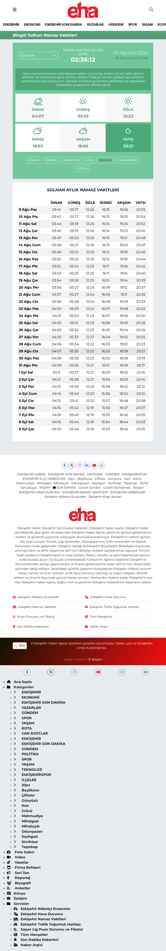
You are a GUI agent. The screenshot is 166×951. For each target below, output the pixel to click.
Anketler (22, 888)
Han (127, 479)
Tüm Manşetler (100, 616)
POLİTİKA (30, 754)
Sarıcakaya (28, 487)
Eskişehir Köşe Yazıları (105, 497)
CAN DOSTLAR (34, 733)
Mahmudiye (25, 483)
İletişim (138, 487)
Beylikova (85, 479)
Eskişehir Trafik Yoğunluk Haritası (114, 607)
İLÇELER (28, 780)
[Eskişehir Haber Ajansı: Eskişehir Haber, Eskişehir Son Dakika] (83, 9)
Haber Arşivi (99, 626)
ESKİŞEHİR (11, 24)
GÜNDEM (115, 24)
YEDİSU (82, 169)
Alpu (71, 479)
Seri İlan (21, 873)
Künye (20, 893)
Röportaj (22, 878)
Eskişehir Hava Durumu (108, 597)
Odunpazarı (80, 483)
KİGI (89, 160)
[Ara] (151, 10)
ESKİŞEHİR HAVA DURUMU (39, 492)
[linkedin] (145, 672)
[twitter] (50, 672)
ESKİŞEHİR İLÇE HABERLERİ (44, 479)
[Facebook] (64, 465)
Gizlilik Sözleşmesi (117, 487)
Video (19, 857)
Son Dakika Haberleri (33, 626)
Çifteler (100, 479)
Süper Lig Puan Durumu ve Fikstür (52, 929)
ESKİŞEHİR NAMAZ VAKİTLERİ (85, 492)
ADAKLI (33, 160)
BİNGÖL (52, 160)
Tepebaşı (130, 483)
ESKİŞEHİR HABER (31, 474)
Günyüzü (114, 479)
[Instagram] (79, 465)
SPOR (132, 24)
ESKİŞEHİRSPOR (134, 474)
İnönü (137, 479)
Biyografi (22, 883)
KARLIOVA (72, 160)
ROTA (144, 483)
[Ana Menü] (15, 10)
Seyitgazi (98, 483)
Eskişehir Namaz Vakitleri (37, 607)
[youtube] (98, 672)
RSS (21, 645)
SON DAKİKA (66, 487)
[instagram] (74, 672)
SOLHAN (105, 160)
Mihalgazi (44, 483)
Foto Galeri (24, 852)
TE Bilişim (94, 659)
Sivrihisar (114, 483)
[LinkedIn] (86, 465)
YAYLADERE (127, 160)
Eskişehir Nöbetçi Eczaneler (65, 497)
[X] (71, 465)
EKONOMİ (32, 24)
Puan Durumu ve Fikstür (36, 616)
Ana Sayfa (23, 682)
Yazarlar (21, 862)
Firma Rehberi (27, 867)
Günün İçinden (90, 487)
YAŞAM (147, 24)
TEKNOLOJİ (31, 770)
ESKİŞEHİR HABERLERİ (127, 492)
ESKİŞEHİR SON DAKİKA (63, 24)
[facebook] (27, 672)
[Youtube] (94, 465)
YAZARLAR (95, 24)
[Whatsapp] (101, 465)
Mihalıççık (61, 483)
